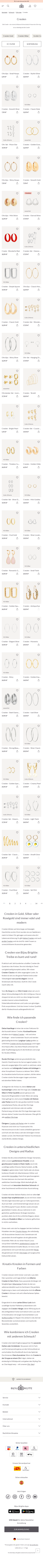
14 (36, 903)
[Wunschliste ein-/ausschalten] (17, 51)
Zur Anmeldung (21, 1529)
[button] (29, 6)
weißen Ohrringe (11, 1117)
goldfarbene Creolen (27, 1244)
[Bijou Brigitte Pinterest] (28, 1497)
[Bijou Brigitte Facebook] (21, 1497)
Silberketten (17, 1284)
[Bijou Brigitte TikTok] (8, 1497)
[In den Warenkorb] (17, 76)
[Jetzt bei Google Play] (28, 1511)
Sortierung (32, 44)
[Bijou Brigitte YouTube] (35, 1497)
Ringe (36, 1250)
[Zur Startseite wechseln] (21, 5)
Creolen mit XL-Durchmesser (21, 1044)
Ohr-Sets (30, 1364)
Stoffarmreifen (7, 1318)
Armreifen (14, 1176)
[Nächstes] (41, 903)
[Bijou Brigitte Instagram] (14, 1497)
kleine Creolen (28, 938)
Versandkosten (34, 1545)
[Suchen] (8, 6)
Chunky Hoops (21, 1231)
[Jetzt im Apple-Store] (14, 1511)
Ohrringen (23, 1253)
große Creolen (7, 941)
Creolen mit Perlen (16, 1123)
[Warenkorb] (40, 6)
